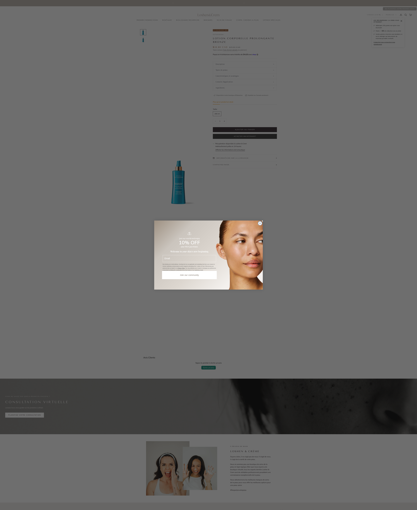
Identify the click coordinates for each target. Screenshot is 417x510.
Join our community (189, 275)
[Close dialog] (260, 223)
